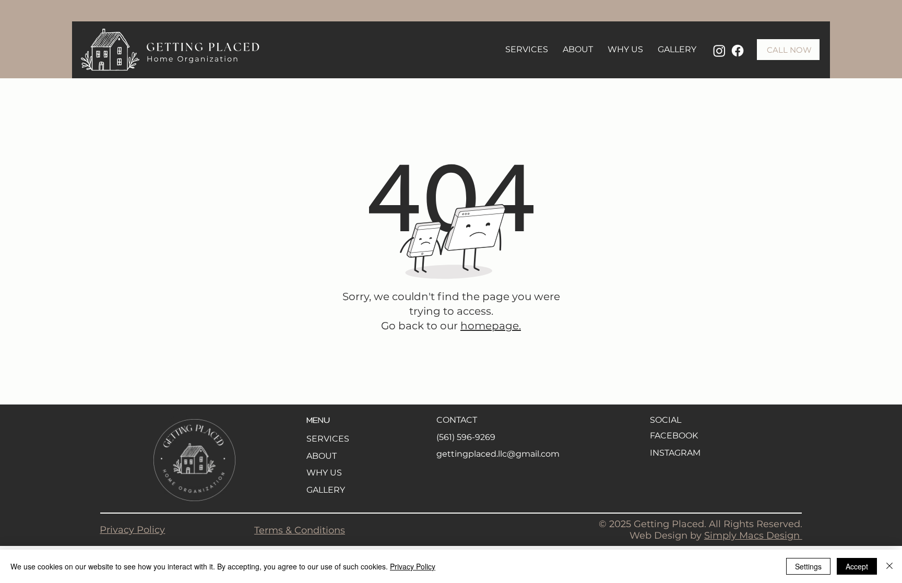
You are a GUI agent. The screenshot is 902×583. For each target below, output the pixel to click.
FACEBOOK (674, 436)
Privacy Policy (132, 530)
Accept (857, 566)
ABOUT (321, 456)
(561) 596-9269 (465, 437)
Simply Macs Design (753, 535)
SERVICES (327, 439)
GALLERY (325, 490)
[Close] (889, 566)
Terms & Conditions (299, 530)
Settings (808, 566)
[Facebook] (737, 50)
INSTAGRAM (675, 453)
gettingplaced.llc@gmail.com (498, 454)
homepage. (490, 325)
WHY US (324, 473)
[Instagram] (719, 50)
